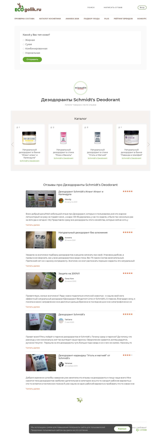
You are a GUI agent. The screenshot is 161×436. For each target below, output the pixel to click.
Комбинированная (36, 48)
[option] (30, 144)
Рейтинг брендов (123, 19)
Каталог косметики (50, 19)
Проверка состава (24, 19)
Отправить (32, 59)
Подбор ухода (92, 19)
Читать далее (33, 225)
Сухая (28, 44)
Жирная (30, 40)
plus (106, 19)
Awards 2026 (72, 19)
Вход (142, 7)
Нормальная (32, 53)
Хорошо (122, 429)
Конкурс (142, 19)
